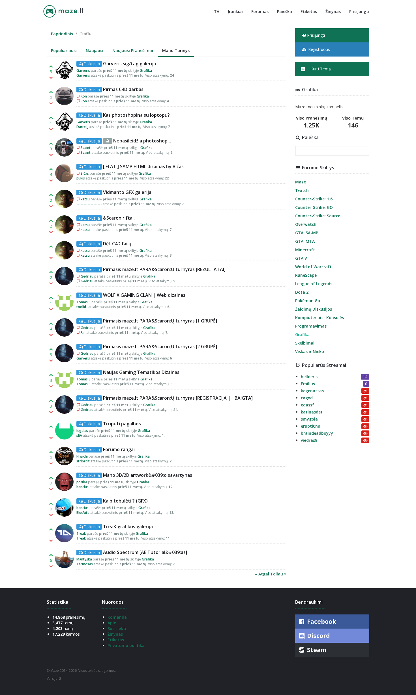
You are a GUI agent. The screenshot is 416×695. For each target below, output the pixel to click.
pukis (80, 178)
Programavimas (311, 326)
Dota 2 (301, 292)
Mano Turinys (176, 50)
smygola (309, 419)
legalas (82, 430)
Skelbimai (304, 343)
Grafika (146, 70)
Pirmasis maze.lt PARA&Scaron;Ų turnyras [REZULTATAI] (164, 269)
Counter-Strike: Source (317, 215)
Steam (316, 650)
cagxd (307, 397)
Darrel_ (82, 126)
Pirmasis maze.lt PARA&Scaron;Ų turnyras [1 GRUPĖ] (160, 321)
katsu (85, 199)
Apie (112, 622)
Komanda (117, 617)
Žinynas (333, 11)
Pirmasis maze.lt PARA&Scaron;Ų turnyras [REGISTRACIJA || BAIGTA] (178, 398)
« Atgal (262, 574)
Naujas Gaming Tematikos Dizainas (141, 372)
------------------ (89, 204)
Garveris (83, 70)
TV (216, 11)
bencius (82, 486)
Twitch (302, 190)
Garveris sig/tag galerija (129, 63)
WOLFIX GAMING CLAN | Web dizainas (144, 295)
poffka (81, 482)
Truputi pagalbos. (122, 424)
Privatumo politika (126, 645)
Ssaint (86, 147)
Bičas (85, 173)
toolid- (81, 306)
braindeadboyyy (317, 433)
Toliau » (278, 574)
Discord (318, 636)
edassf (307, 405)
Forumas (260, 11)
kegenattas (312, 390)
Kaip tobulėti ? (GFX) (125, 501)
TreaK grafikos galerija (128, 526)
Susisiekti (117, 628)
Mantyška (84, 559)
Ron (84, 96)
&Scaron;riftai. (119, 218)
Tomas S (83, 302)
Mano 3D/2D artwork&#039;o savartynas (147, 475)
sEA (79, 435)
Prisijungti (359, 11)
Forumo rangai (119, 449)
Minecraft (305, 249)
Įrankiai (235, 11)
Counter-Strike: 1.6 (314, 199)
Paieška (284, 11)
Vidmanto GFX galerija (127, 192)
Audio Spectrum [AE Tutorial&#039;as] (145, 552)
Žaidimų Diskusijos (313, 309)
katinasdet (312, 412)
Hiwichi (82, 456)
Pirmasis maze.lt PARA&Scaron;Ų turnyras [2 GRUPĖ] (160, 346)
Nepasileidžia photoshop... (142, 141)
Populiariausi (64, 50)
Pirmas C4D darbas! (124, 89)
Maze (300, 182)
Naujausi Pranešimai (132, 50)
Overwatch (305, 224)
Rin (83, 332)
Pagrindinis (62, 33)
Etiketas (309, 11)
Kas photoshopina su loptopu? (136, 115)
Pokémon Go (307, 300)
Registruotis (319, 49)
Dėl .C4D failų (117, 244)
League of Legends (313, 283)
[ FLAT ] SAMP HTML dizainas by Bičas (143, 166)
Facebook (321, 621)
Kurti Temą (320, 69)
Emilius (308, 383)
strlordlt (83, 461)
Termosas (84, 564)
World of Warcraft (313, 266)
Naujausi (94, 50)
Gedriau (87, 276)
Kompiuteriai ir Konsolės (319, 317)
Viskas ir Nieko (309, 351)
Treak (81, 533)
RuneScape (306, 275)
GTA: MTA (305, 241)
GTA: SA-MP (306, 232)
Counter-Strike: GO (314, 207)
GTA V (301, 258)
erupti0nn (310, 426)
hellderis (309, 376)
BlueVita (82, 512)
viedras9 (309, 440)
